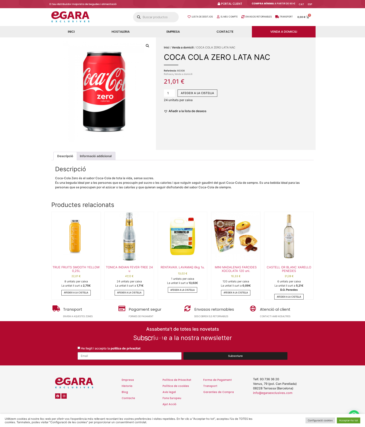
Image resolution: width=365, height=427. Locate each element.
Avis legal (169, 392)
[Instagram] (64, 396)
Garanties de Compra (218, 392)
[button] (147, 45)
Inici (71, 31)
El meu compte (229, 16)
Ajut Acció (169, 404)
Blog (125, 392)
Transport (286, 16)
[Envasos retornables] (242, 16)
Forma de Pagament (217, 380)
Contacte (225, 31)
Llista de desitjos (202, 16)
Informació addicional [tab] (96, 156)
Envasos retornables (258, 16)
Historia (127, 386)
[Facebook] (57, 396)
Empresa (173, 31)
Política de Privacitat (177, 380)
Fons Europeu (172, 398)
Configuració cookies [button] (320, 420)
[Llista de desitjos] (189, 16)
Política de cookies (176, 386)
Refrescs (168, 74)
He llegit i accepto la (110, 348)
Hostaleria (121, 31)
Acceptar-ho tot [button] (348, 420)
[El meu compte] (218, 16)
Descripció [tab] (65, 156)
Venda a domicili (283, 31)
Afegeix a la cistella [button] (76, 292)
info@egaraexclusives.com (272, 393)
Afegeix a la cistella (197, 93)
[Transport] (277, 16)
